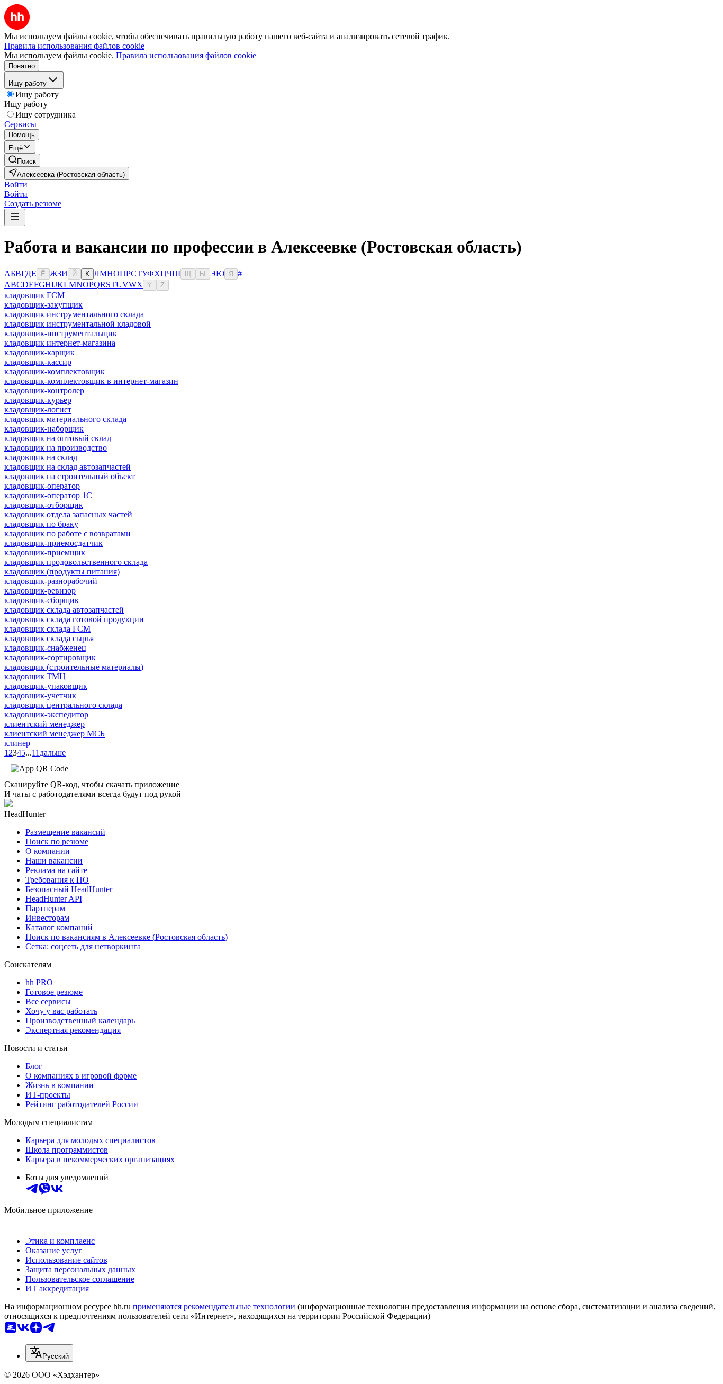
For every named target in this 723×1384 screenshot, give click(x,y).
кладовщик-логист (37, 409)
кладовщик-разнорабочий (50, 581)
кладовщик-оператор (42, 485)
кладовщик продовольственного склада (76, 562)
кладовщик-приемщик (44, 552)
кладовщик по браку (41, 523)
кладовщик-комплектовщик (54, 371)
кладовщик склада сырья (49, 638)
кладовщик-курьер (37, 400)
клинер (17, 743)
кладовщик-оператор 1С (48, 495)
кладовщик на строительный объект (69, 476)
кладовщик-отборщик (43, 504)
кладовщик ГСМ (34, 295)
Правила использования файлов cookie (186, 55)
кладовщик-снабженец (45, 647)
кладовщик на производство (55, 447)
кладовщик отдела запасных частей (68, 514)
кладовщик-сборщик (41, 600)
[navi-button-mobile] (14, 217)
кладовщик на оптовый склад (57, 438)
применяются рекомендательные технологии (214, 1306)
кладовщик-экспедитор (46, 714)
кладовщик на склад (40, 457)
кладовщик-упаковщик (45, 685)
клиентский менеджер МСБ (54, 733)
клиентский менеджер (44, 724)
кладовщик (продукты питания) (62, 571)
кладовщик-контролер (44, 390)
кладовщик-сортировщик (50, 657)
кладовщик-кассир (37, 361)
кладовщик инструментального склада (74, 314)
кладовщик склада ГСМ (47, 628)
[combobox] (49, 1353)
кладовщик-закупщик (43, 304)
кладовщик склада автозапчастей (64, 609)
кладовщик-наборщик (44, 428)
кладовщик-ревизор (40, 590)
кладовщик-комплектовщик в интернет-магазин (91, 380)
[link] (22, 160)
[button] (16, 184)
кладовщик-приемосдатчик (53, 542)
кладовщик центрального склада (63, 704)
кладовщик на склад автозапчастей (67, 466)
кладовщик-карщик (39, 352)
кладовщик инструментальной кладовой (77, 323)
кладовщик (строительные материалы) (73, 666)
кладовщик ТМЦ (35, 676)
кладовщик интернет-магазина (59, 342)
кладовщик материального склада (65, 419)
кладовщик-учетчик (40, 695)
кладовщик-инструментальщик (60, 333)
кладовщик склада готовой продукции (74, 619)
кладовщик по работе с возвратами (67, 533)
